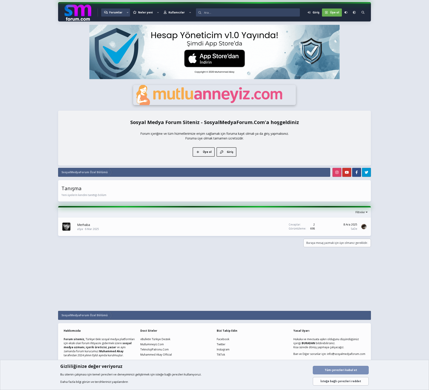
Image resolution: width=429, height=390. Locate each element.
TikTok (221, 354)
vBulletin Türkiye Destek (155, 339)
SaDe (354, 229)
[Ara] (363, 12)
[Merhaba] (66, 227)
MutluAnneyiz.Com (152, 344)
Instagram (223, 349)
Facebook (223, 339)
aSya (80, 229)
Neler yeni (145, 12)
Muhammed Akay (111, 351)
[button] (127, 12)
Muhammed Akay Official (156, 354)
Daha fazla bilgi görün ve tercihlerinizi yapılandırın (94, 382)
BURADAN (308, 343)
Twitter (221, 344)
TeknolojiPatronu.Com (154, 349)
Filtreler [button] (360, 212)
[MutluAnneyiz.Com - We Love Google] (214, 104)
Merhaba (83, 225)
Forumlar (115, 12)
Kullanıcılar (176, 12)
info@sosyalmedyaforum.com (346, 354)
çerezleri (107, 374)
